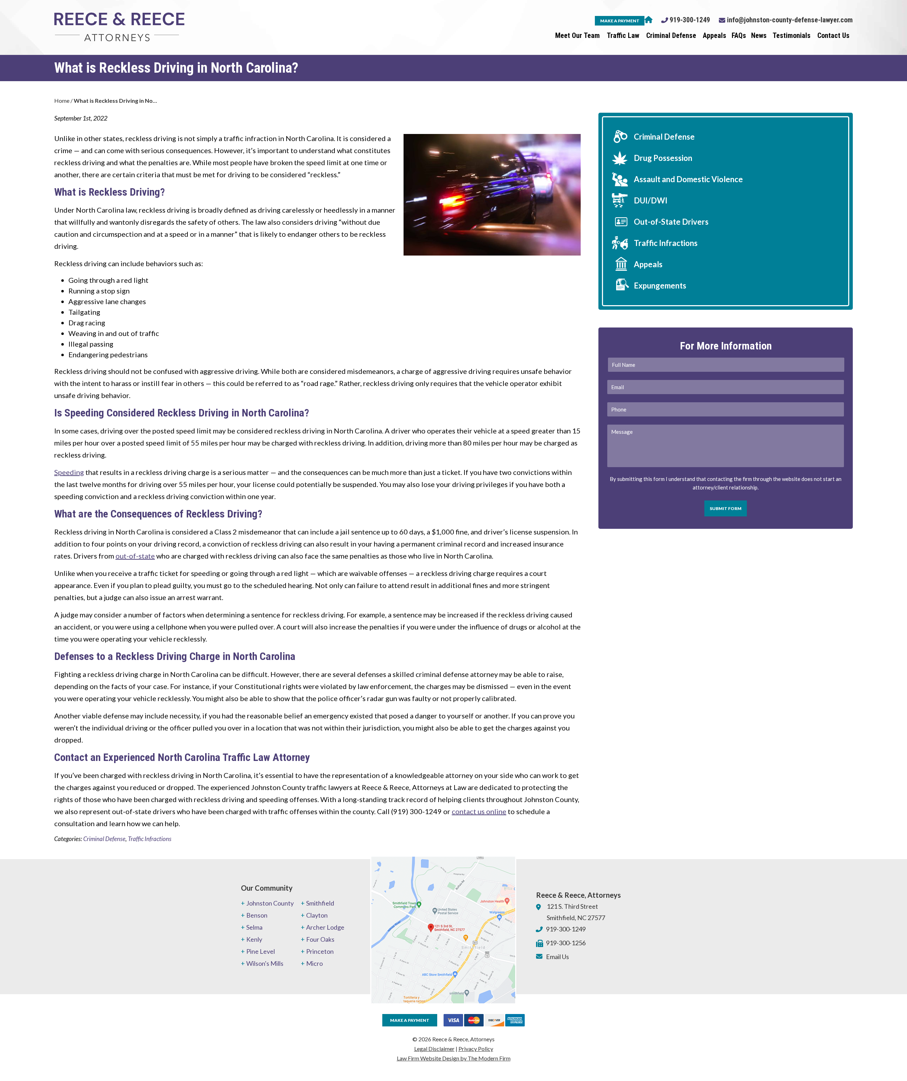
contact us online (479, 811)
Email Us (557, 956)
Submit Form (726, 508)
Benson (256, 915)
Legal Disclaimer (434, 1048)
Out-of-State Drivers (671, 221)
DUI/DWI (650, 200)
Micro (314, 963)
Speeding (69, 472)
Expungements (660, 285)
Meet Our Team (577, 35)
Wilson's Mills (264, 963)
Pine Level (260, 951)
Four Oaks (320, 939)
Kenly (254, 939)
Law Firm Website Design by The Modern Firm (454, 1058)
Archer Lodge (325, 927)
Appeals (714, 35)
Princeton (320, 951)
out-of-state (135, 555)
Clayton (317, 915)
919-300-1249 (690, 20)
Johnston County (270, 903)
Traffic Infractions (149, 838)
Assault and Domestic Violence (688, 179)
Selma (254, 927)
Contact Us (833, 35)
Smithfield (320, 903)
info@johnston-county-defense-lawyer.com (790, 20)
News (759, 35)
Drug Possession (663, 158)
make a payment (620, 20)
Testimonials (792, 35)
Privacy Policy (475, 1048)
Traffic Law (623, 35)
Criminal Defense (671, 35)
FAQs (739, 35)
